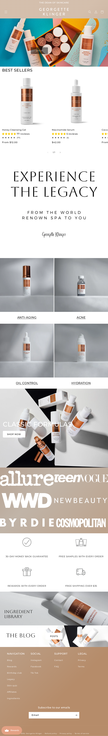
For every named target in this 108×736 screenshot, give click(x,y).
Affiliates (12, 692)
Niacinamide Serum (63, 130)
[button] (6, 12)
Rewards (11, 666)
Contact (58, 660)
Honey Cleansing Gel (14, 130)
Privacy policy (66, 733)
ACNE (81, 317)
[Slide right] (60, 152)
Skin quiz (12, 685)
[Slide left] (48, 152)
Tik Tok (34, 673)
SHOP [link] (39, 50)
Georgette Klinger (34, 733)
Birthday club (14, 673)
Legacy (11, 679)
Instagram (36, 660)
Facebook (36, 666)
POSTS (54, 636)
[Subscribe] (76, 715)
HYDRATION (81, 383)
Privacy (82, 660)
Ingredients (13, 698)
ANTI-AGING (27, 317)
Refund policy (51, 733)
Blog (9, 660)
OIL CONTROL (27, 383)
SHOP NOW (14, 434)
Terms (81, 666)
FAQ (56, 666)
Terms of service (82, 733)
